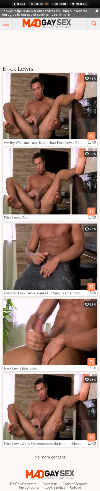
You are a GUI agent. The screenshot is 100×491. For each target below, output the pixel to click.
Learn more (60, 14)
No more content (50, 457)
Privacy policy (29, 487)
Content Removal (76, 484)
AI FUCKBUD (79, 3)
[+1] (6, 24)
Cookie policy (55, 487)
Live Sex (19, 3)
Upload (75, 487)
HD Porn (60, 3)
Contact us (50, 484)
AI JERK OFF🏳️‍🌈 (39, 3)
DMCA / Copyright (23, 484)
